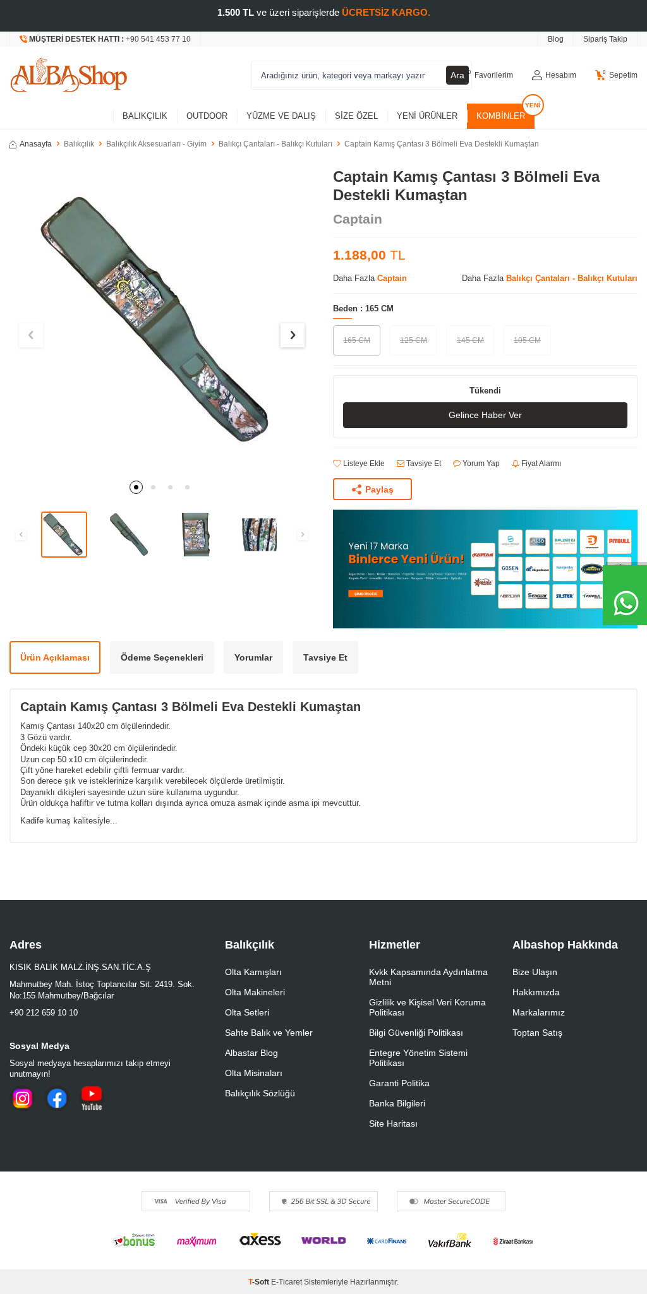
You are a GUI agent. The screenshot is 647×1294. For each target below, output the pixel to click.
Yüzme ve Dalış (281, 116)
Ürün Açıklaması (55, 657)
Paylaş (379, 489)
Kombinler (500, 116)
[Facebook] (57, 1098)
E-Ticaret (286, 1282)
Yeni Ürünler (427, 116)
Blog (556, 39)
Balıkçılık (145, 116)
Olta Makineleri (255, 992)
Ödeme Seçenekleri (162, 657)
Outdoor (206, 116)
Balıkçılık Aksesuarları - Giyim (156, 144)
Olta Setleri (247, 1012)
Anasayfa (36, 144)
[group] (161, 320)
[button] (136, 487)
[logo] (68, 75)
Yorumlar (253, 657)
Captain (357, 219)
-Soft (259, 1282)
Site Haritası (393, 1123)
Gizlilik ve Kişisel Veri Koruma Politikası (427, 1007)
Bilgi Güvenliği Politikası (416, 1032)
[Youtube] (91, 1098)
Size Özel (356, 116)
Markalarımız (538, 1012)
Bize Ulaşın (534, 972)
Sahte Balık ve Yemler (269, 1032)
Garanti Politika (399, 1083)
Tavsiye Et (422, 463)
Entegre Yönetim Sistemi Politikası (418, 1058)
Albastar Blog (251, 1053)
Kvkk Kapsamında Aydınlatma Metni (428, 977)
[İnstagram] (22, 1098)
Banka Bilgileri (397, 1103)
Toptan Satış (537, 1032)
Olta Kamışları (253, 972)
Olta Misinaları (253, 1073)
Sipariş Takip (605, 39)
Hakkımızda (536, 992)
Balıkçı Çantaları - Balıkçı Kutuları (275, 144)
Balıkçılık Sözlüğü (260, 1093)
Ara (457, 75)
